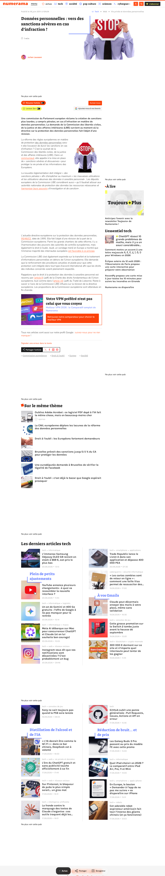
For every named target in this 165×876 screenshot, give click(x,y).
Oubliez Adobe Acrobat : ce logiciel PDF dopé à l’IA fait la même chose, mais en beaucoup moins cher (68, 414)
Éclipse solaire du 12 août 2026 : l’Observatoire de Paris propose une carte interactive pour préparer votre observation (123, 265)
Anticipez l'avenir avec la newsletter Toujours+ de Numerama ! (119, 221)
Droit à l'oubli (58, 355)
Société (84, 355)
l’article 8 (38, 277)
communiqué (27, 158)
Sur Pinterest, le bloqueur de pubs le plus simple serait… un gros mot (58, 787)
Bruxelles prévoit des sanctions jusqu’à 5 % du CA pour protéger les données (65, 453)
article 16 (58, 280)
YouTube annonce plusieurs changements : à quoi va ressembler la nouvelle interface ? (59, 589)
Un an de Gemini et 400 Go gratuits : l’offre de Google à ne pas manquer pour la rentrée (59, 611)
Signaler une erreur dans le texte (36, 343)
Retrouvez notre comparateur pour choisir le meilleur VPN (70, 318)
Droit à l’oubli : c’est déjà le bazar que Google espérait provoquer (68, 479)
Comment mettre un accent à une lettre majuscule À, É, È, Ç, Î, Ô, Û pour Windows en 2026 (123, 252)
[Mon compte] (136, 4)
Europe (72, 355)
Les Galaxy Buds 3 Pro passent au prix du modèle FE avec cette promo (126, 744)
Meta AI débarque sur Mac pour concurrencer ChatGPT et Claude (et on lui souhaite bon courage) (59, 633)
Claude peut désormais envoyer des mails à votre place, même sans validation (125, 606)
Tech (97, 11)
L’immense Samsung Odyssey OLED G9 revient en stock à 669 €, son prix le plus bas (59, 558)
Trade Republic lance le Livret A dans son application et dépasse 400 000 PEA (126, 558)
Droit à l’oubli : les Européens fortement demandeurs (67, 438)
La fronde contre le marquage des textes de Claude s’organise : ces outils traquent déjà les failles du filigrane (57, 810)
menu (34, 3)
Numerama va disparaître (119, 287)
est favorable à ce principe (81, 250)
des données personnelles (48, 142)
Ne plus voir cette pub (31, 96)
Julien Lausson (35, 57)
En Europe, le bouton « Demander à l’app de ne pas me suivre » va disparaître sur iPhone (125, 789)
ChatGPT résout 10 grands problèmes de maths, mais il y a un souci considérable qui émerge (129, 241)
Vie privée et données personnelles (127, 11)
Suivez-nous (95, 103)
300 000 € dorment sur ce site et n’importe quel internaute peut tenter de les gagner (126, 649)
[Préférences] (141, 4)
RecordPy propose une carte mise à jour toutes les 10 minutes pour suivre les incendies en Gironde (123, 278)
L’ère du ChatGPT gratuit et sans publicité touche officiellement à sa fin (58, 765)
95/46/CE (26, 238)
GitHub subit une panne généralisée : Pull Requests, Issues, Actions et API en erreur (127, 714)
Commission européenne (35, 355)
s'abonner (154, 4)
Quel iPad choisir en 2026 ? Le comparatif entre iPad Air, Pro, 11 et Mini (126, 766)
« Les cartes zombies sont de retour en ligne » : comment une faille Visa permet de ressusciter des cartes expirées (126, 580)
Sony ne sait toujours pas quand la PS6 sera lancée (57, 711)
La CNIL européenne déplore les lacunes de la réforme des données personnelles (67, 427)
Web (105, 11)
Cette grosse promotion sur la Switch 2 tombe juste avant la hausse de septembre (126, 628)
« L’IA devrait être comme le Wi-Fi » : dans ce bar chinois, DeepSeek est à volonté (59, 745)
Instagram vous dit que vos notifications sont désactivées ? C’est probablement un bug (59, 654)
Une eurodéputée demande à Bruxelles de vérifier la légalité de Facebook (66, 466)
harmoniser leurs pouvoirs (34, 188)
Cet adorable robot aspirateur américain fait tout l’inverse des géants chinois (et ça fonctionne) (125, 810)
